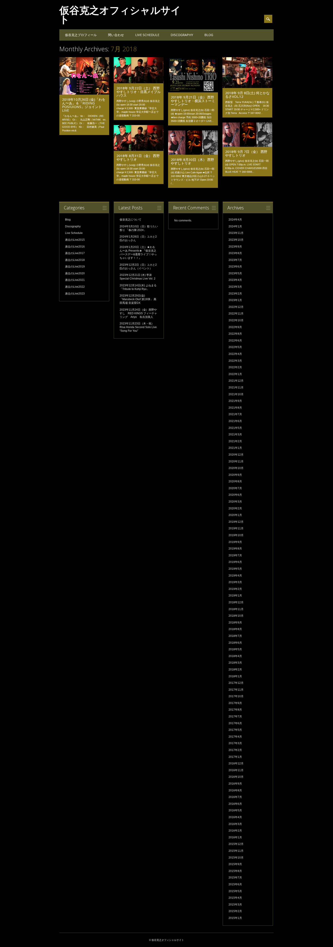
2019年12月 (236, 521)
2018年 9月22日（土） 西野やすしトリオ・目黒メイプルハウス (138, 92)
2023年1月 (235, 300)
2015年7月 (235, 877)
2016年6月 (235, 803)
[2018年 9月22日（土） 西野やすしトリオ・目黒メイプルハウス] (139, 82)
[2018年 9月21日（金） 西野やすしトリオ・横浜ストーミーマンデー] (193, 91)
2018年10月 (236, 615)
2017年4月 (235, 736)
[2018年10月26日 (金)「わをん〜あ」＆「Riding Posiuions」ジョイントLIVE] (84, 93)
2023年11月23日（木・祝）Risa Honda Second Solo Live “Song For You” (138, 327)
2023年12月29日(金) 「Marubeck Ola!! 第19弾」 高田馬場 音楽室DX (138, 299)
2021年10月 (236, 394)
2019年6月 (235, 562)
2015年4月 (235, 897)
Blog (208, 35)
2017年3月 (235, 743)
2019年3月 (235, 582)
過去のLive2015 (75, 239)
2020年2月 (235, 508)
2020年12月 (236, 454)
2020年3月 (235, 501)
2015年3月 (235, 904)
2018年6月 (235, 642)
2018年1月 (235, 676)
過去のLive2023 (75, 293)
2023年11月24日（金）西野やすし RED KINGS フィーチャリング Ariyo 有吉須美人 (138, 313)
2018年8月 (235, 629)
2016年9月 (235, 783)
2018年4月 (235, 656)
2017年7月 (235, 716)
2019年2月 (235, 589)
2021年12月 (236, 380)
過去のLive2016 (75, 246)
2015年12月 (236, 844)
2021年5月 (235, 427)
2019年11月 (236, 528)
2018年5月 (235, 649)
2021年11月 (236, 387)
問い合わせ (116, 35)
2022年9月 (235, 327)
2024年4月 (235, 219)
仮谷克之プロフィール (81, 35)
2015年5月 (235, 891)
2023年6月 (235, 266)
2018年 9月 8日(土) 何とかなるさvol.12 (247, 95)
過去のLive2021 (75, 280)
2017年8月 (235, 709)
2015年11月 (236, 850)
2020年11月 (236, 461)
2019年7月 (235, 555)
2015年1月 (235, 918)
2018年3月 (235, 662)
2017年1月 (235, 756)
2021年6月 (235, 421)
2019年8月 (235, 548)
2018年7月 (235, 636)
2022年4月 (235, 354)
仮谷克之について (130, 219)
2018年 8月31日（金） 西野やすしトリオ (138, 157)
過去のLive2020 (75, 273)
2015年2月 (235, 911)
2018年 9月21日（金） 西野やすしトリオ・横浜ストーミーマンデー (193, 101)
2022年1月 (235, 374)
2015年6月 (235, 884)
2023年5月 (235, 273)
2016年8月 (235, 790)
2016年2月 (235, 830)
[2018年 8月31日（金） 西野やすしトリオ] (139, 150)
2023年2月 (235, 293)
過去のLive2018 (75, 260)
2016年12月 (236, 763)
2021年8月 (235, 407)
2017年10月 (236, 696)
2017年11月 (236, 689)
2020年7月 (235, 488)
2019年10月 (236, 535)
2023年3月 (235, 286)
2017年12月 (236, 682)
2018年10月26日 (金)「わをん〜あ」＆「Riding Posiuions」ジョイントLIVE (83, 105)
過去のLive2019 (75, 266)
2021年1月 (235, 447)
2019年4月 (235, 575)
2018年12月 (236, 602)
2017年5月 (235, 729)
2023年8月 (235, 253)
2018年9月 (235, 622)
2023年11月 (236, 233)
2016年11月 (236, 770)
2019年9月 (235, 542)
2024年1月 (235, 226)
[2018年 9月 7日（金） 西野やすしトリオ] (247, 145)
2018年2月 (235, 669)
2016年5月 (235, 810)
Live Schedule (147, 35)
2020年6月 (235, 494)
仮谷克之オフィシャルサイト (120, 14)
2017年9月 (235, 703)
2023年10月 (236, 239)
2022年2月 (235, 367)
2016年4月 (235, 817)
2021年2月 (235, 441)
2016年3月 (235, 824)
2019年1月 (235, 595)
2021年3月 (235, 434)
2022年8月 (235, 333)
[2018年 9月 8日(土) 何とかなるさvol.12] (247, 87)
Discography (182, 35)
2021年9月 (235, 400)
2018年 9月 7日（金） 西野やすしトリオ (246, 153)
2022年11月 (236, 313)
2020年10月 (236, 468)
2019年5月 (235, 568)
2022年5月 (235, 347)
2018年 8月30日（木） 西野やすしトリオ (192, 161)
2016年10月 (236, 776)
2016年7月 (235, 797)
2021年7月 (235, 414)
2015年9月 (235, 864)
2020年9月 (235, 474)
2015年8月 (235, 871)
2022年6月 (235, 340)
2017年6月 (235, 723)
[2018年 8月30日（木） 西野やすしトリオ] (193, 153)
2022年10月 (236, 320)
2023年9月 (235, 246)
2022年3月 (235, 360)
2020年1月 (235, 515)
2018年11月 (236, 609)
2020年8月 (235, 481)
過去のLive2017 (75, 253)
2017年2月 (235, 750)
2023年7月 (235, 260)
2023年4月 (235, 280)
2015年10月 (236, 857)
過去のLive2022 (75, 286)
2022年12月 (236, 307)
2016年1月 (235, 837)
